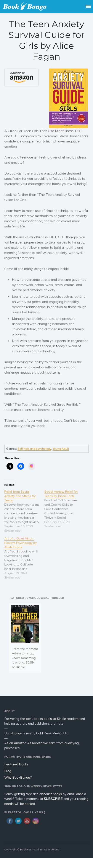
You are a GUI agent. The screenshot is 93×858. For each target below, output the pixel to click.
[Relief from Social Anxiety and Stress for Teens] (24, 511)
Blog (7, 771)
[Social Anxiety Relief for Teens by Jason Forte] (64, 508)
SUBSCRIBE (53, 799)
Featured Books (16, 764)
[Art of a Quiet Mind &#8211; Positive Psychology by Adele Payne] (24, 558)
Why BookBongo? (18, 777)
